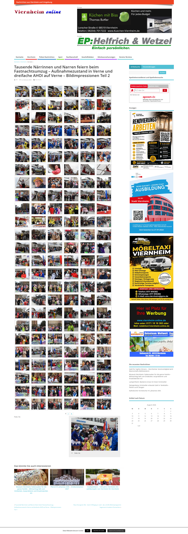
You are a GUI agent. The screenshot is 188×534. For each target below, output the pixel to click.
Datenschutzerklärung (116, 531)
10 (132, 416)
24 (132, 421)
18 (138, 418)
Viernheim (31, 57)
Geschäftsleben (88, 57)
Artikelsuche (135, 67)
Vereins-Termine (125, 57)
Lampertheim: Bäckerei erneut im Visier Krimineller (148, 382)
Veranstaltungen (149, 67)
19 (145, 418)
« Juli (138, 426)
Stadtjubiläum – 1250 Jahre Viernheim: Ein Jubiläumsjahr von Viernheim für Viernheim (103, 488)
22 (164, 418)
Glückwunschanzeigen (106, 57)
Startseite (19, 57)
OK (88, 531)
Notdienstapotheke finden (139, 86)
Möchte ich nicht (98, 531)
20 (151, 418)
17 (132, 418)
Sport (60, 57)
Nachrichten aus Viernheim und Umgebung (34, 2)
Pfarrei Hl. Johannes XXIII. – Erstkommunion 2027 (67, 488)
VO (17, 80)
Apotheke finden (154, 86)
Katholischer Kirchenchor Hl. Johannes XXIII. (145, 391)
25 (138, 421)
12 (145, 416)
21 (158, 418)
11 (138, 416)
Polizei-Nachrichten (47, 57)
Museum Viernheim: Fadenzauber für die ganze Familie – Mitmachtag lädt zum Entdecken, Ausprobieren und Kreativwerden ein (31, 490)
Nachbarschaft (72, 57)
